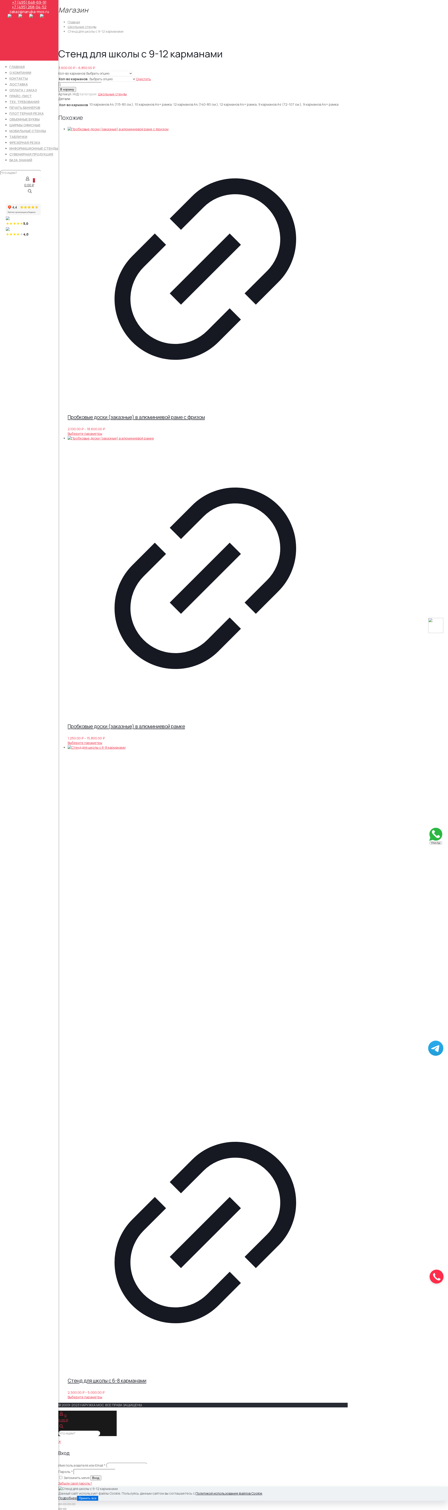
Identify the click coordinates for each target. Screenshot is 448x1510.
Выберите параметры (85, 433)
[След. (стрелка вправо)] (64, 1509)
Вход (95, 1478)
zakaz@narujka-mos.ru (29, 11)
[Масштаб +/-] (60, 1504)
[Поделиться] (69, 1504)
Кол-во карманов (71, 73)
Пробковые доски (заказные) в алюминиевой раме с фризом (136, 417)
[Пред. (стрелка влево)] (60, 1509)
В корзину (67, 89)
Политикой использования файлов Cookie (229, 1493)
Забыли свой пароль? (75, 1483)
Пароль (65, 1471)
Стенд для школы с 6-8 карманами (107, 1380)
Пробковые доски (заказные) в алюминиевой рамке (126, 726)
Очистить (143, 79)
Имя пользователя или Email (81, 1465)
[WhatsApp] (435, 843)
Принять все (87, 1498)
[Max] (435, 632)
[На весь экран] (64, 1504)
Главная (74, 22)
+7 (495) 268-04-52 (29, 7)
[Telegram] (435, 1054)
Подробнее (67, 1498)
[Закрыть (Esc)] (73, 1504)
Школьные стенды (82, 26)
